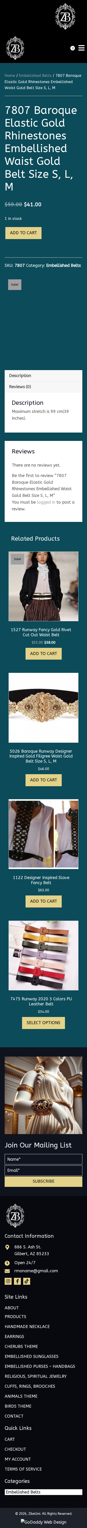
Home (10, 75)
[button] (43, 1181)
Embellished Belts (35, 75)
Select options (43, 1022)
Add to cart (23, 232)
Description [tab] (20, 375)
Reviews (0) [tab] (20, 386)
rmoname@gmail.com (36, 1270)
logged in (46, 502)
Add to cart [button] (43, 653)
